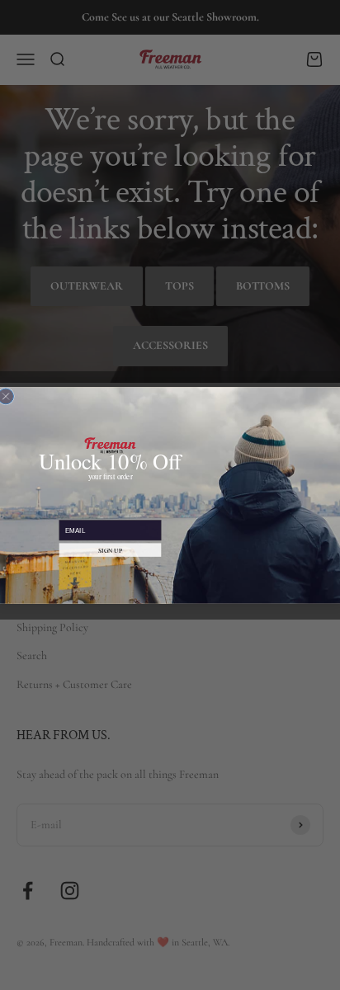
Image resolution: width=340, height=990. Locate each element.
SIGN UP (110, 549)
